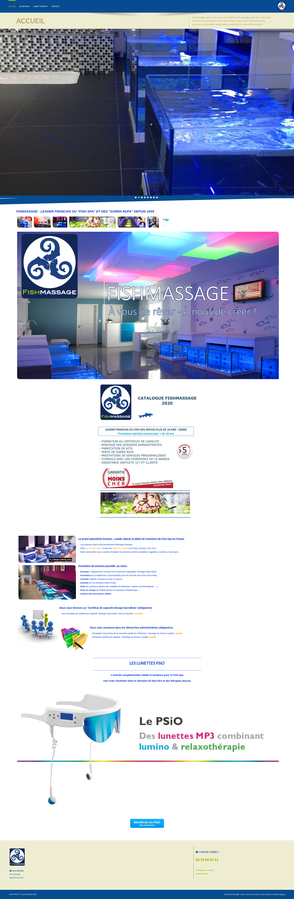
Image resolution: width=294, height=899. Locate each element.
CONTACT (55, 6)
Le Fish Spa (24, 6)
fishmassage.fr (202, 874)
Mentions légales (279, 894)
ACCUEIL (12, 6)
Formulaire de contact (204, 870)
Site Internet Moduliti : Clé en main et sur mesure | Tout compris (247, 894)
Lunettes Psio (40, 6)
